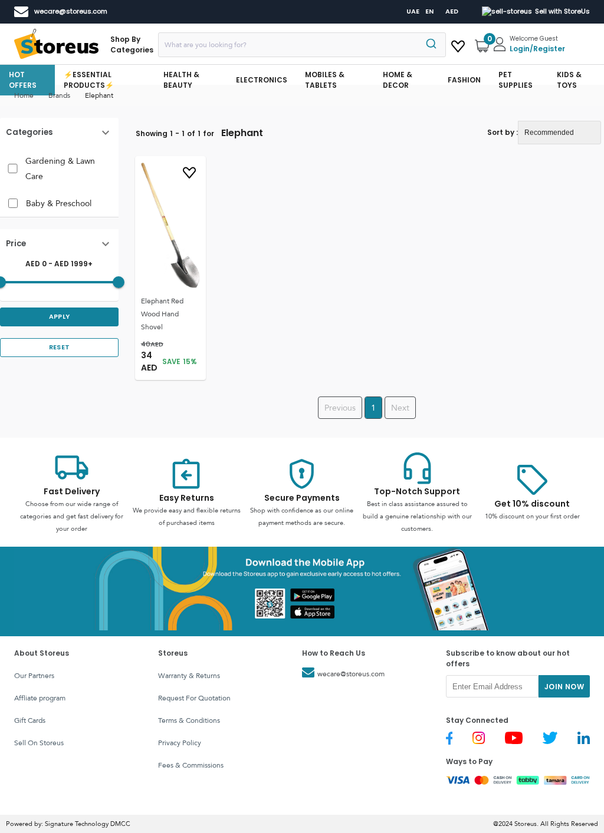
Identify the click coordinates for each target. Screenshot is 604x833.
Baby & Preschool (58, 203)
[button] (59, 132)
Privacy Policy (179, 742)
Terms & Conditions (189, 720)
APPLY (59, 316)
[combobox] (302, 44)
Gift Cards (29, 720)
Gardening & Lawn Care (60, 168)
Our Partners (34, 675)
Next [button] (400, 407)
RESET (59, 347)
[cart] (458, 44)
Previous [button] (340, 407)
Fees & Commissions (191, 765)
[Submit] (432, 45)
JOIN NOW (564, 687)
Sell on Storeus (39, 742)
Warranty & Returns (189, 675)
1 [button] (373, 407)
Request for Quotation (194, 698)
